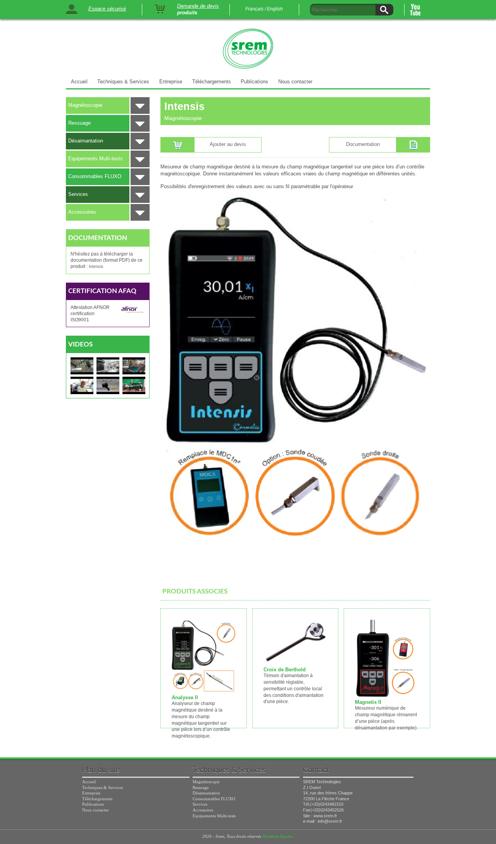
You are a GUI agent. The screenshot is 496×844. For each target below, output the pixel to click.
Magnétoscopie (85, 105)
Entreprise (170, 81)
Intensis (96, 266)
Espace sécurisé (107, 9)
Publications (254, 81)
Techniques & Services (123, 81)
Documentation (363, 144)
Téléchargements (211, 81)
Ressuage (79, 123)
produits (187, 12)
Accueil (79, 81)
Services (78, 194)
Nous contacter (295, 81)
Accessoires (82, 212)
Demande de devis (198, 6)
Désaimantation (85, 141)
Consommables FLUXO (94, 176)
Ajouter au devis (228, 144)
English (275, 9)
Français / (255, 9)
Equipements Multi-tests (95, 158)
